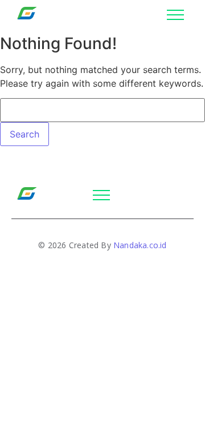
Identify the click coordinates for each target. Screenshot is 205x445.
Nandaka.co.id (140, 245)
